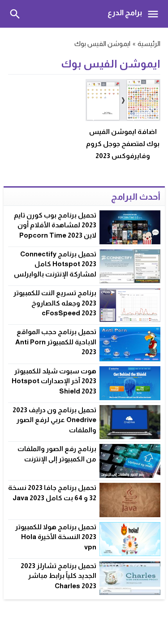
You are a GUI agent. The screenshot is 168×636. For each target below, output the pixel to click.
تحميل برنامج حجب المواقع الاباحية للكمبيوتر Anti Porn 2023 (55, 342)
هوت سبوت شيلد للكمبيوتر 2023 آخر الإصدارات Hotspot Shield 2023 (54, 381)
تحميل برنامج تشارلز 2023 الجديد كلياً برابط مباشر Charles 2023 (58, 576)
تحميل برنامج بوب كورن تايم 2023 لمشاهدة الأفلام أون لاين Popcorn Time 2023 (55, 225)
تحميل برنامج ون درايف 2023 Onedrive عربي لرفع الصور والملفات (54, 420)
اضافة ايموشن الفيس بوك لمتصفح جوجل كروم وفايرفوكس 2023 (122, 143)
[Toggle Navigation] (155, 14)
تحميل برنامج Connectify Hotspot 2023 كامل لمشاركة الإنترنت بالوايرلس (55, 264)
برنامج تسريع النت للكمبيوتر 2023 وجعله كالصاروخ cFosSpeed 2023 (54, 303)
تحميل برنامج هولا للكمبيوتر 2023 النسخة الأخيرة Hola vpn (55, 537)
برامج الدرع (125, 12)
